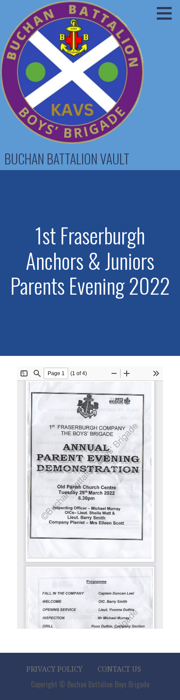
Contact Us (119, 669)
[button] (167, 13)
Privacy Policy (54, 669)
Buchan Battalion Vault (66, 158)
